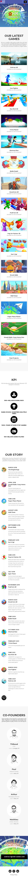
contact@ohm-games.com (14, 857)
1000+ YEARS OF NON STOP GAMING (14, 425)
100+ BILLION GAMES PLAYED (14, 437)
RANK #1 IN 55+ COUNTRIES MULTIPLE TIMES (14, 412)
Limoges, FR (16, 748)
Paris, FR (16, 773)
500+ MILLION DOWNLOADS (14, 400)
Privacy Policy (13, 874)
